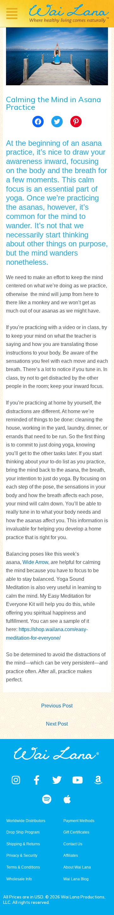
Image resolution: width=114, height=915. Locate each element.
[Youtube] (77, 780)
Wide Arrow (35, 562)
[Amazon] (98, 780)
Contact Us (72, 844)
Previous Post (57, 705)
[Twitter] (57, 121)
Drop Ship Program (23, 832)
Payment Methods (78, 821)
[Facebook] (38, 121)
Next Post (57, 724)
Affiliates (70, 855)
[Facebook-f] (36, 780)
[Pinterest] (76, 121)
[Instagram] (15, 780)
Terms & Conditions (23, 867)
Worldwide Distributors (25, 821)
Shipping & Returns (23, 844)
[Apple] (67, 799)
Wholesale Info (19, 879)
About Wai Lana (77, 867)
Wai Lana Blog (76, 879)
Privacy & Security (21, 855)
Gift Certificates (76, 832)
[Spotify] (46, 799)
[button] (12, 14)
